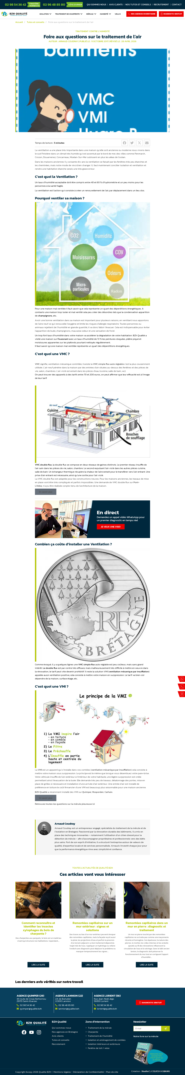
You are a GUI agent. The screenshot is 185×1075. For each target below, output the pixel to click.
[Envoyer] (165, 1028)
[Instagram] (39, 1032)
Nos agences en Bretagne (65, 1032)
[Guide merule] (150, 1053)
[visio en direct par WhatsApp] (181, 679)
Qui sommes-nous (61, 1028)
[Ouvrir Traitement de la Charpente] (81, 14)
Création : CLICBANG (150, 1071)
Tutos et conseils (60, 1040)
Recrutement (161, 4)
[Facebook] (24, 1032)
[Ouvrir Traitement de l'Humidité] (110, 14)
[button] (125, 143)
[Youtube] (31, 1032)
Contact (177, 4)
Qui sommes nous (96, 4)
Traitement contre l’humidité (92, 31)
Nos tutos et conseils (138, 4)
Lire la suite (38, 964)
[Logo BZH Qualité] (14, 14)
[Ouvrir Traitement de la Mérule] (95, 14)
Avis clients (116, 4)
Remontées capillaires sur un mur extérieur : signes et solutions (93, 926)
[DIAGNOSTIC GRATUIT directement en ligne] (181, 694)
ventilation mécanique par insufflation (129, 671)
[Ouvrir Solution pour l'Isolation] (50, 14)
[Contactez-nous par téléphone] (181, 687)
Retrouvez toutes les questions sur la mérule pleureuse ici (65, 804)
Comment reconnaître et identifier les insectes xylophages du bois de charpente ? (38, 928)
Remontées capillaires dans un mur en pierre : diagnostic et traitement (147, 926)
